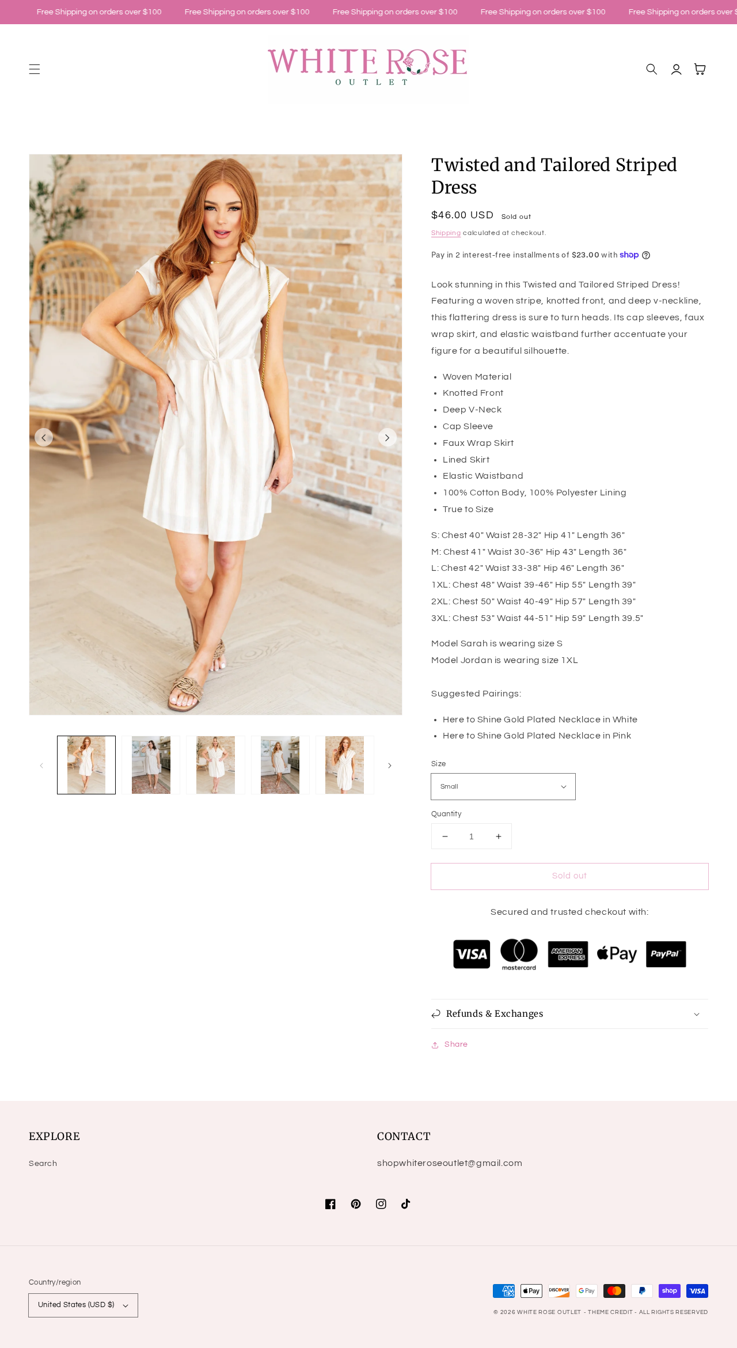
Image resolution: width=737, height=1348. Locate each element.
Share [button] (456, 1044)
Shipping (446, 233)
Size (438, 764)
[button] (34, 69)
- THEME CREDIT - (611, 1312)
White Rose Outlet (549, 1312)
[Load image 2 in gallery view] (150, 765)
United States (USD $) (76, 1305)
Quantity (446, 814)
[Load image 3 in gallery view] (215, 765)
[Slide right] (387, 437)
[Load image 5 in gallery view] (345, 765)
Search (43, 1164)
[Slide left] (44, 437)
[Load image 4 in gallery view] (280, 765)
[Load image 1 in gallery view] (86, 765)
